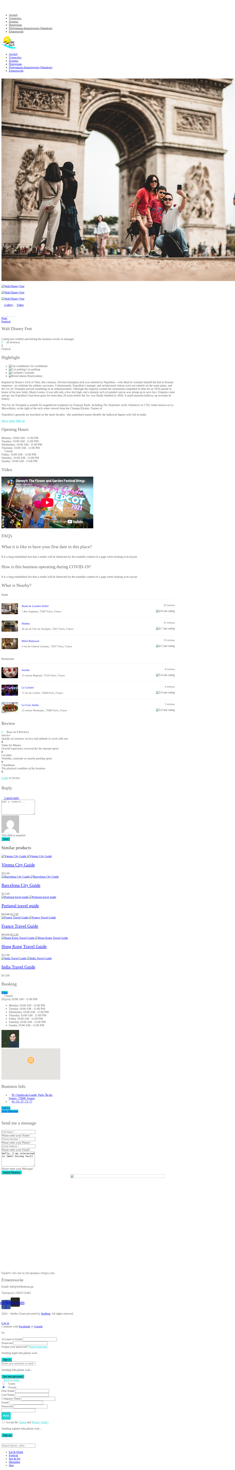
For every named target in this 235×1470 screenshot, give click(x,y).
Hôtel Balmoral (30, 641)
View (4, 992)
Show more (8, 420)
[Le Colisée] (9, 694)
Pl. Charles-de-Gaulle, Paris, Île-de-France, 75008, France (31, 1096)
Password (7, 1343)
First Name (7, 1390)
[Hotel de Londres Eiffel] (9, 613)
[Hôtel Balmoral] (9, 648)
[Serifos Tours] (9, 47)
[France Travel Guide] (28, 917)
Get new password (13, 1376)
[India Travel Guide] (26, 958)
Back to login (11, 1380)
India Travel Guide (18, 966)
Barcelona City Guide (20, 885)
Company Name (11, 1398)
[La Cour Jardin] (9, 712)
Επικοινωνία (16, 31)
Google (38, 1326)
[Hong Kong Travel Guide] (34, 937)
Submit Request (11, 1172)
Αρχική (13, 15)
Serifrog (45, 1313)
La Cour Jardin (30, 705)
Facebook (24, 1326)
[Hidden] (9, 630)
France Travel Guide (19, 926)
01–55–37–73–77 (22, 1101)
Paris (4, 318)
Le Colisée (28, 687)
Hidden (26, 623)
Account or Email (11, 1339)
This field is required (13, 835)
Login (4, 778)
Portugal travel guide (20, 905)
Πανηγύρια (15, 24)
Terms (22, 1422)
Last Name (7, 1394)
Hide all (20, 420)
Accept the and (27, 1422)
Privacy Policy (40, 1422)
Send (5, 839)
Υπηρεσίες (15, 18)
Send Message (9, 1111)
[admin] (10, 1039)
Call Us (5, 1107)
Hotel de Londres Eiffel (35, 606)
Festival (5, 321)
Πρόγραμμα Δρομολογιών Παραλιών (31, 28)
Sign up (7, 1435)
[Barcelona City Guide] (30, 876)
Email (4, 1402)
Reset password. (38, 1346)
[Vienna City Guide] (26, 856)
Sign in (6, 1359)
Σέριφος (13, 21)
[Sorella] (9, 677)
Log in (5, 1323)
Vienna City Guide (18, 864)
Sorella (26, 670)
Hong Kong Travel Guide (24, 946)
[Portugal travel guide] (28, 897)
